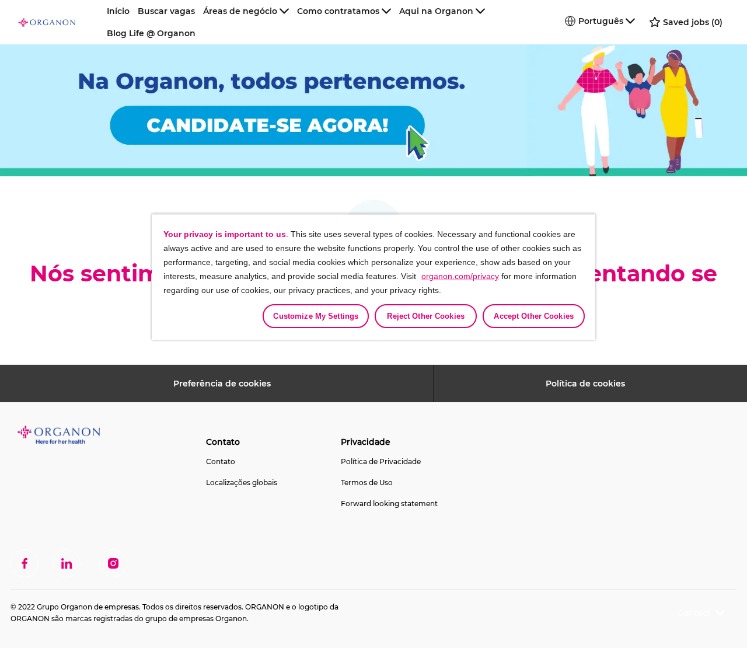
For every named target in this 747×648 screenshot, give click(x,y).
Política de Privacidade (381, 461)
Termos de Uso (367, 482)
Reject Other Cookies (426, 316)
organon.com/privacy (460, 276)
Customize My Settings (315, 316)
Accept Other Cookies (534, 316)
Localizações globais (241, 482)
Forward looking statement (389, 503)
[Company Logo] (60, 22)
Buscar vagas (166, 11)
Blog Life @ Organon (151, 33)
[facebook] (25, 563)
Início (118, 11)
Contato (220, 461)
